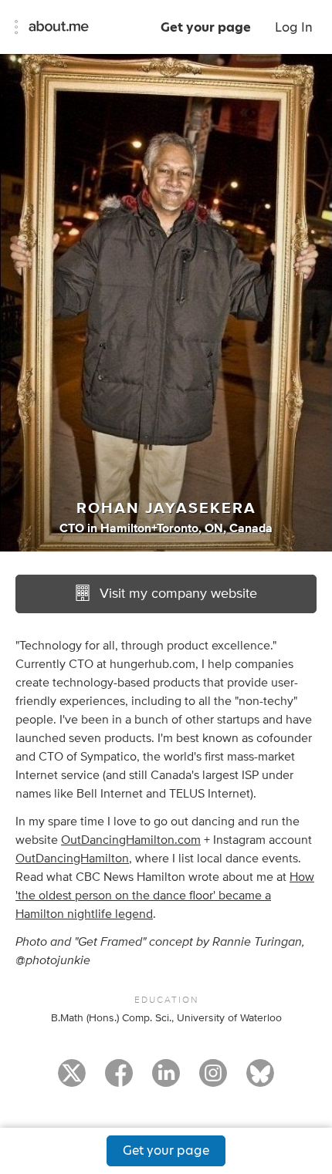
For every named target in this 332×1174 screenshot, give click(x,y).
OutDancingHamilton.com (131, 840)
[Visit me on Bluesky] (260, 1079)
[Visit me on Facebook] (119, 1079)
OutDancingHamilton (72, 858)
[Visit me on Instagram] (213, 1079)
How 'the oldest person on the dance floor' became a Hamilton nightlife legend (164, 895)
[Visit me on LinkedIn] (166, 1079)
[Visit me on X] (72, 1079)
